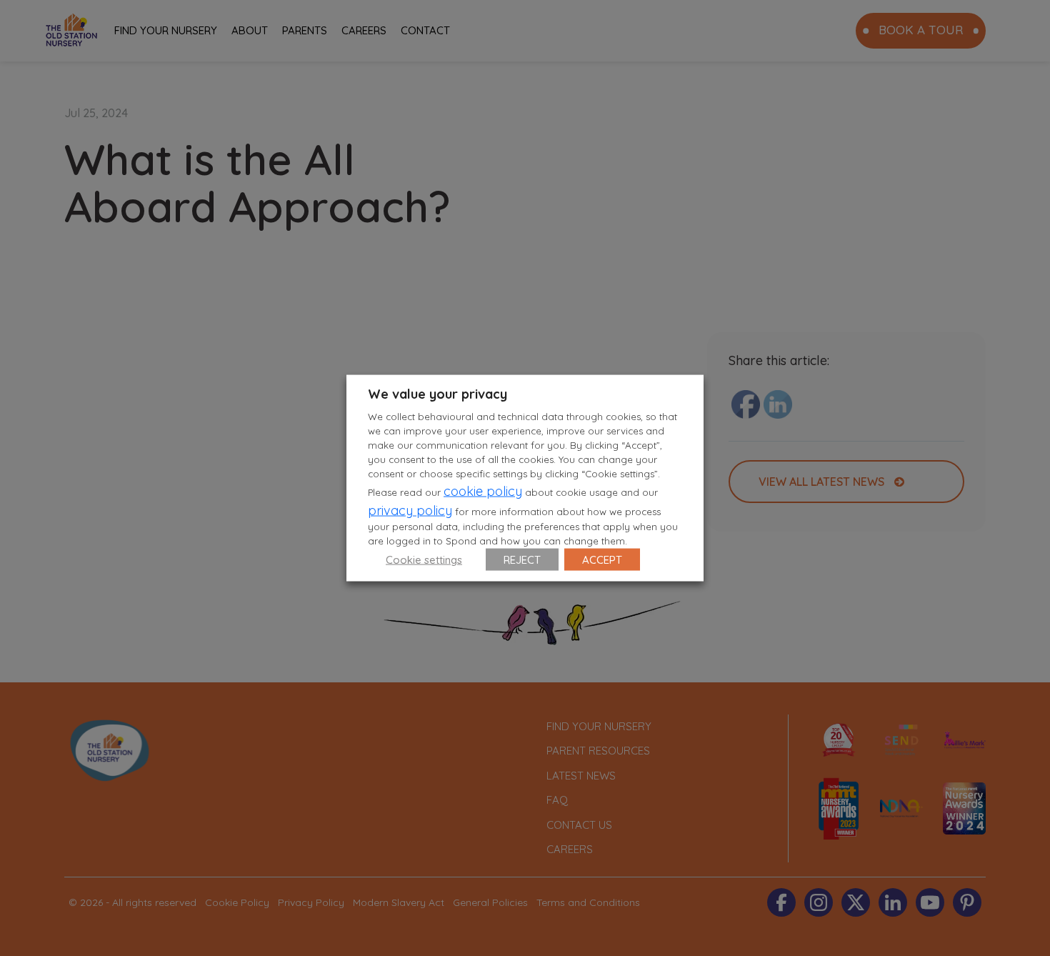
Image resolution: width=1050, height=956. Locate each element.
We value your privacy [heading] (437, 394)
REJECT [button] (522, 559)
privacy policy (410, 510)
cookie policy (483, 490)
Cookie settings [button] (424, 559)
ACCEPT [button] (602, 559)
